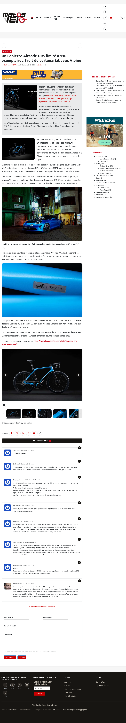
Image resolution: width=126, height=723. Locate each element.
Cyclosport (104, 188)
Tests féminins (105, 171)
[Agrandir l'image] (42, 375)
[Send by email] (34, 433)
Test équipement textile (108, 168)
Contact (67, 686)
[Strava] (105, 29)
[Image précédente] (5, 375)
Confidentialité (70, 696)
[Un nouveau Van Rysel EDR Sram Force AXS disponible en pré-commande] (4, 46)
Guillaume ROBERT (10, 65)
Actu (38, 18)
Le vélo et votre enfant (104, 183)
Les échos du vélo (106, 159)
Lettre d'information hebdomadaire (43, 683)
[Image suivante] (78, 375)
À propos (67, 682)
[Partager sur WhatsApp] (28, 433)
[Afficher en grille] (4, 405)
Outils (88, 18)
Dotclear (13, 710)
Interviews (99, 195)
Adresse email (47, 617)
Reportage (104, 190)
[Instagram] (105, 12)
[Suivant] (80, 414)
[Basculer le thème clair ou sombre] (122, 18)
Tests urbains (104, 173)
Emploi (102, 161)
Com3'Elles (100, 682)
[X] (105, 18)
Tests (46, 18)
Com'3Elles (56, 710)
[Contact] (111, 18)
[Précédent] (4, 414)
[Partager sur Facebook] (11, 433)
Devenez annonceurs (72, 689)
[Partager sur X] (17, 433)
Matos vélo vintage (103, 197)
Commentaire (8, 634)
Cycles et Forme (102, 686)
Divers (79, 18)
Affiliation (68, 693)
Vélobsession (101, 192)
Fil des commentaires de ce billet (43, 606)
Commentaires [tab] (43, 441)
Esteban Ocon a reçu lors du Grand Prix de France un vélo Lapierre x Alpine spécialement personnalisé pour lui (57, 99)
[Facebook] (105, 7)
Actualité (39, 65)
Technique (68, 18)
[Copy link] (39, 433)
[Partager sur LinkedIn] (22, 433)
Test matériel (104, 166)
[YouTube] (105, 23)
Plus (96, 18)
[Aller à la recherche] (116, 18)
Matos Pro (57, 17)
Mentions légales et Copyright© (75, 710)
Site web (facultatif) (10, 626)
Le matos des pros (102, 176)
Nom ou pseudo (8, 617)
